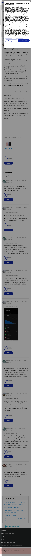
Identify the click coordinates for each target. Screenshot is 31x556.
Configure (11, 41)
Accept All (24, 40)
